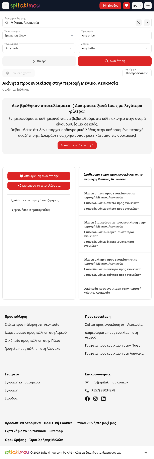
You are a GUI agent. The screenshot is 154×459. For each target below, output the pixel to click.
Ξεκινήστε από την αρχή (77, 145)
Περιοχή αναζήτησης (15, 18)
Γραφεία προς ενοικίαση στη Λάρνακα (114, 353)
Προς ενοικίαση (98, 316)
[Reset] (139, 22)
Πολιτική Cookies (58, 423)
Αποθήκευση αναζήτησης (41, 176)
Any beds (12, 48)
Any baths (88, 48)
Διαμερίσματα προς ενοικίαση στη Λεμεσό (111, 335)
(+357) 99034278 (103, 390)
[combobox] (77, 22)
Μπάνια (85, 43)
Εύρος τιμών (87, 31)
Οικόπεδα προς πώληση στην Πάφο (32, 340)
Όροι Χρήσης (15, 440)
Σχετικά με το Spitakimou (25, 431)
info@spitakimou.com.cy (109, 382)
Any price (88, 35)
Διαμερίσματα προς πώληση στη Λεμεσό (36, 332)
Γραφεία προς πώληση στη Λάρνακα (32, 348)
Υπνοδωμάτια (11, 43)
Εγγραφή (11, 390)
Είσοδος (11, 398)
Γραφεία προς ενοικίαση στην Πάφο (113, 345)
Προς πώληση (16, 316)
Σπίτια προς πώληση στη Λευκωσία (32, 324)
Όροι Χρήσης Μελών (46, 440)
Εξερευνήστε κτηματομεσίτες (30, 210)
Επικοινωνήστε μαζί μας (96, 423)
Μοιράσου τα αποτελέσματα (41, 185)
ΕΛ (135, 5)
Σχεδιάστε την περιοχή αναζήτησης (35, 200)
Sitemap (56, 431)
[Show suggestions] (147, 22)
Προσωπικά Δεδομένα (23, 423)
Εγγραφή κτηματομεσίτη (24, 382)
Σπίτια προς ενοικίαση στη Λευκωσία (114, 324)
